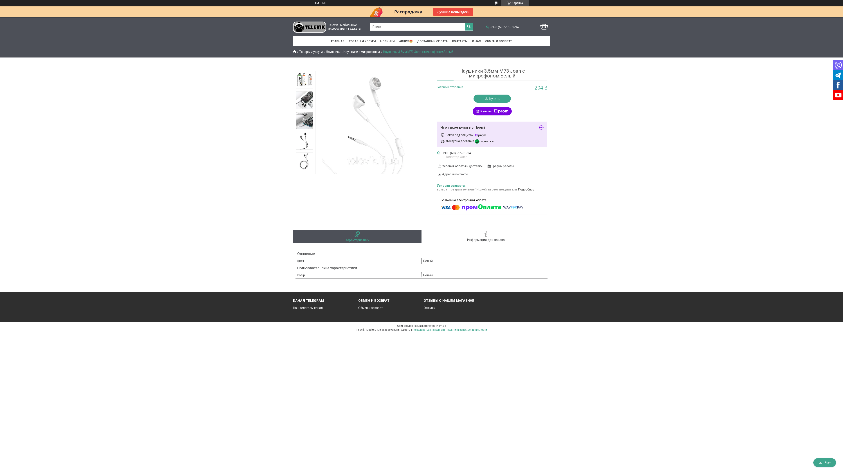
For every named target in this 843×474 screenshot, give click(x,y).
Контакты (460, 41)
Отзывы (429, 308)
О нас (476, 41)
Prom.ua (441, 325)
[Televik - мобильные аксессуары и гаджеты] (309, 27)
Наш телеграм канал (308, 308)
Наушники (333, 52)
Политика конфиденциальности (467, 329)
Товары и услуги (362, 41)
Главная (337, 41)
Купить (494, 99)
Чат (828, 462)
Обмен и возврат (498, 41)
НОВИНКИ (387, 41)
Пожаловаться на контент (428, 329)
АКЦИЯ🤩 (406, 41)
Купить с (487, 111)
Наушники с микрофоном (362, 52)
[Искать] (469, 27)
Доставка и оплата (432, 41)
